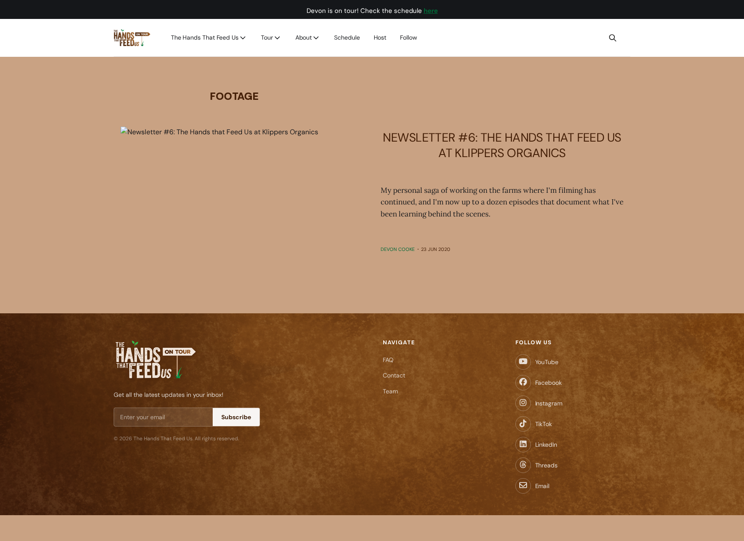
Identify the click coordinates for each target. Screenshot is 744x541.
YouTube (546, 362)
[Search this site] (612, 37)
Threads (546, 465)
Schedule (347, 37)
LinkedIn (546, 444)
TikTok (543, 424)
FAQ (388, 360)
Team (390, 391)
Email (542, 486)
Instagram (548, 403)
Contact (394, 375)
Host (380, 37)
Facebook (548, 382)
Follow (408, 37)
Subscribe (236, 417)
